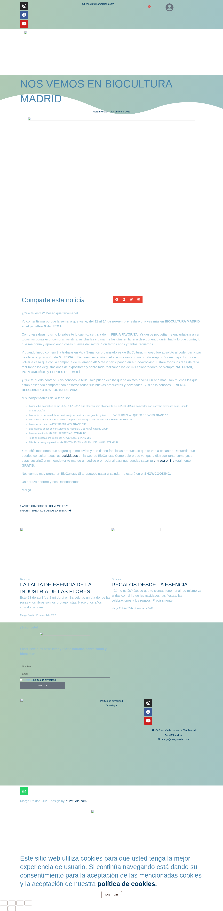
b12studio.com (76, 801)
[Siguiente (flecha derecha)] (12, 908)
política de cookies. (127, 883)
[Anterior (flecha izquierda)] (4, 908)
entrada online (164, 460)
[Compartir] (20, 903)
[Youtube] (24, 24)
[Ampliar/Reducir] (4, 903)
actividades (70, 455)
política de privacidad (44, 679)
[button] (116, 299)
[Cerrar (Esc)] (28, 903)
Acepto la (39, 679)
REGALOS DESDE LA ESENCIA (150, 585)
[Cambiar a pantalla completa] (12, 903)
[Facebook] (24, 15)
